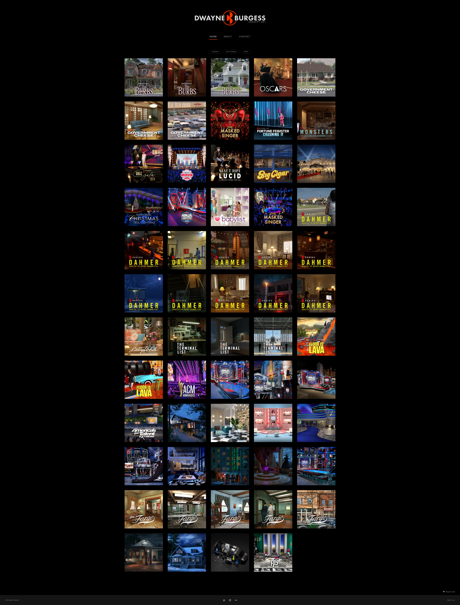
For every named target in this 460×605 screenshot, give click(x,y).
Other (246, 52)
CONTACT (244, 36)
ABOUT (228, 36)
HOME (213, 36)
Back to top (451, 600)
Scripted (215, 52)
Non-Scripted (231, 52)
